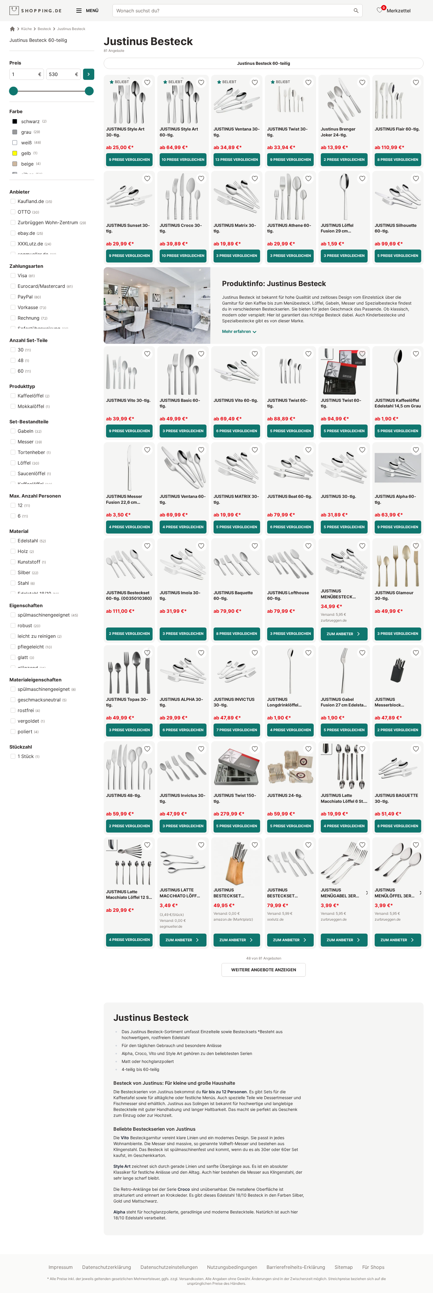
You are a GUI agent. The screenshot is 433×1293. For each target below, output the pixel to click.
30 (24, 350)
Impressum (61, 1267)
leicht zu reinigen (40, 636)
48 (23, 360)
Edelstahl (32, 541)
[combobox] (238, 10)
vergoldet (31, 721)
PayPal (29, 297)
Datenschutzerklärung (106, 1267)
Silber (28, 572)
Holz (26, 551)
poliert (28, 731)
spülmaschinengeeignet (48, 615)
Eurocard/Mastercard (45, 286)
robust (29, 625)
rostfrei (29, 710)
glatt (26, 657)
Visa (26, 275)
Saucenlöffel (34, 473)
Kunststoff (32, 562)
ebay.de (30, 233)
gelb (29, 153)
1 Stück (28, 756)
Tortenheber (34, 452)
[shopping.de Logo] (35, 10)
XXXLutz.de (34, 244)
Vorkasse (32, 307)
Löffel (28, 463)
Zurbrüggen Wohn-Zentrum (52, 222)
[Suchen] (356, 10)
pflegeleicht (35, 647)
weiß (31, 143)
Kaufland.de (35, 201)
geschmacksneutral (42, 700)
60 (24, 371)
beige (31, 164)
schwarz (34, 121)
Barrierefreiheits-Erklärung (296, 1267)
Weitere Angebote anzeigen (263, 969)
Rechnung (32, 318)
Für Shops (373, 1267)
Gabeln (30, 431)
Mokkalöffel (34, 406)
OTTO (28, 212)
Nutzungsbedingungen (232, 1267)
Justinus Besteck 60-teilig (38, 40)
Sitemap (344, 1267)
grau (30, 132)
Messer (30, 442)
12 (24, 505)
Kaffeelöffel (33, 396)
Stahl (26, 583)
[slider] (13, 91)
